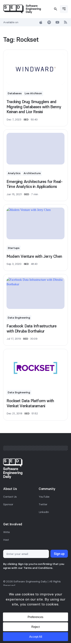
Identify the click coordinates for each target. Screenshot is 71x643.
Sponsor (8, 504)
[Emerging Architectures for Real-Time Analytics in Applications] (35, 148)
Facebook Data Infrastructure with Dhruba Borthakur (32, 328)
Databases (14, 93)
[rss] (66, 22)
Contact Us (10, 496)
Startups (14, 248)
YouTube (44, 496)
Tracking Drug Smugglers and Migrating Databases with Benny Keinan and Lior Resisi (34, 106)
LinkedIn (44, 512)
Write (6, 532)
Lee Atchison (33, 93)
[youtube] (57, 22)
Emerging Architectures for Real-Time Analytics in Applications (35, 184)
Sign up (59, 554)
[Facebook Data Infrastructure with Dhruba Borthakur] (35, 293)
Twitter (43, 504)
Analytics (14, 173)
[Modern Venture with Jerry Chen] (35, 223)
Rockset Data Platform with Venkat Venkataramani (30, 403)
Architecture (32, 173)
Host (6, 539)
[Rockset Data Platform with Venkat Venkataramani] (35, 368)
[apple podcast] (41, 22)
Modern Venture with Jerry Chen (34, 256)
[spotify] (49, 22)
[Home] (22, 9)
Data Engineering (19, 317)
